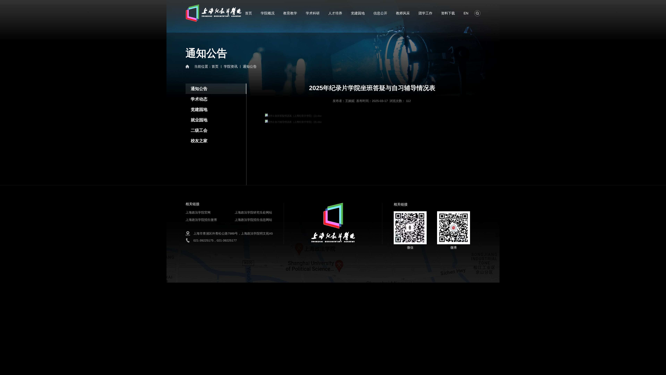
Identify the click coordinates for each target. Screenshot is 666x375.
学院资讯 (231, 66)
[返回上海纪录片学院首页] (214, 5)
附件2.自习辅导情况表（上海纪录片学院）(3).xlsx (295, 121)
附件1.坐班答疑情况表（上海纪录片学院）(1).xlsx (295, 115)
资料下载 (448, 13)
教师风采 (403, 13)
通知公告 (250, 66)
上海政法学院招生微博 (201, 220)
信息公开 (380, 13)
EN (466, 13)
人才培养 (335, 13)
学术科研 (313, 13)
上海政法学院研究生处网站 (253, 212)
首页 (248, 13)
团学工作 (425, 13)
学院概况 (268, 13)
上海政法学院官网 (198, 212)
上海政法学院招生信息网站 (253, 220)
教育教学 (290, 13)
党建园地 (358, 13)
